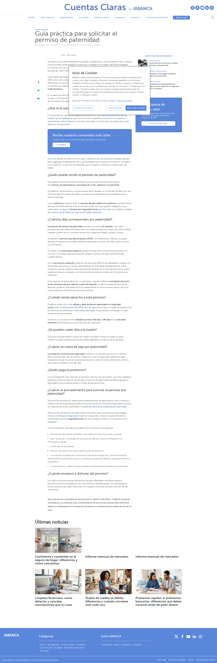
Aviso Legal (161, 660)
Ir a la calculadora (158, 123)
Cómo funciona (47, 17)
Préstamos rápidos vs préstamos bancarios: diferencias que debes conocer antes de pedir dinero (158, 601)
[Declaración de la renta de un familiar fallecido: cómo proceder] (143, 64)
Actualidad (84, 17)
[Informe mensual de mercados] (108, 540)
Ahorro (31, 17)
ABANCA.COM (181, 17)
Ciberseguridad (66, 17)
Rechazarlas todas (115, 108)
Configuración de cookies (83, 108)
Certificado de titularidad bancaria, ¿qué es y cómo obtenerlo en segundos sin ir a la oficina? (164, 86)
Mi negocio (135, 17)
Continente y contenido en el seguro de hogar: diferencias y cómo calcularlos (56, 560)
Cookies (190, 660)
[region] (109, 90)
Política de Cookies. (124, 101)
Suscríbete (61, 145)
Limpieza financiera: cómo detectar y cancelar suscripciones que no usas (53, 601)
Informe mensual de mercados (106, 556)
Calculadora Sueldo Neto (157, 17)
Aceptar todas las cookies (136, 108)
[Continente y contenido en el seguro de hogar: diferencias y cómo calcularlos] (58, 540)
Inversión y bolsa (101, 17)
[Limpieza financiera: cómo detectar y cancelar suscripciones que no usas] (58, 581)
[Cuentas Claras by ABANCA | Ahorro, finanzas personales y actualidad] (108, 7)
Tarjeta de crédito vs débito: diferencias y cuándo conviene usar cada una (106, 601)
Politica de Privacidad (177, 660)
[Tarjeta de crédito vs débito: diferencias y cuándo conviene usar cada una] (108, 581)
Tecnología (120, 17)
